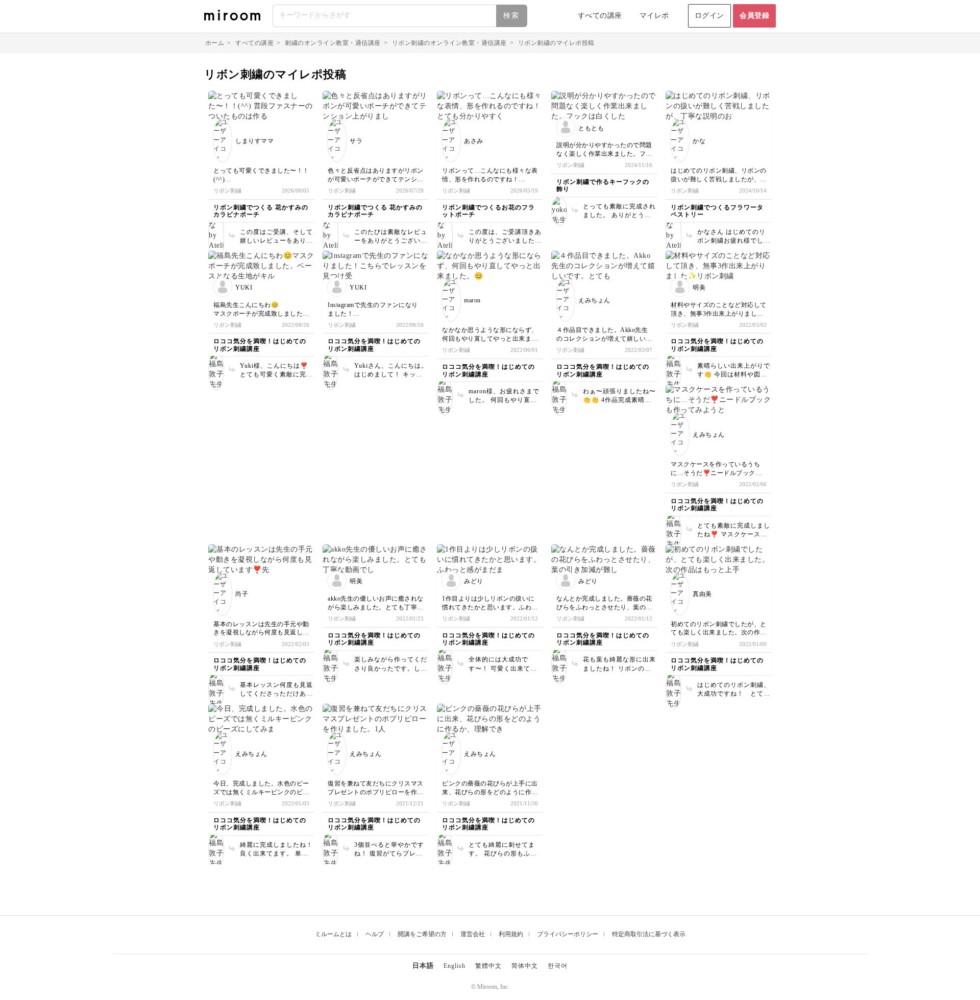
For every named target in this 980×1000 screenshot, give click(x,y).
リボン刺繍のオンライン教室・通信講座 (449, 42)
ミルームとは (333, 934)
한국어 (558, 965)
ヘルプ (374, 934)
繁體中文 (488, 965)
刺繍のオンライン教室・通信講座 (333, 42)
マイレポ (654, 15)
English (454, 965)
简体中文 (524, 965)
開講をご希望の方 (422, 934)
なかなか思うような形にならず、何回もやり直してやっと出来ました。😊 (490, 338)
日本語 (423, 965)
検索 (511, 15)
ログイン (709, 15)
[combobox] (400, 16)
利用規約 (511, 934)
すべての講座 (600, 15)
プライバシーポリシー (567, 934)
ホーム (215, 42)
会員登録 (754, 15)
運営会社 (472, 934)
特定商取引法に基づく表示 (648, 934)
